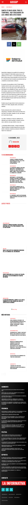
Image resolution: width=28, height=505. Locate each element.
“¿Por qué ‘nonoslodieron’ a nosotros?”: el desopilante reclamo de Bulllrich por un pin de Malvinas (12, 449)
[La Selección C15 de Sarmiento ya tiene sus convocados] (5, 355)
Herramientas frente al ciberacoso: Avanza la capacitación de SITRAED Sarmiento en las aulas (12, 400)
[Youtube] (18, 146)
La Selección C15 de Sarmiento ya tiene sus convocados (17, 356)
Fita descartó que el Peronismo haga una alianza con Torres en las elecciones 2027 (13, 443)
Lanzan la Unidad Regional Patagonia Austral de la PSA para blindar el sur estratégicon (17, 161)
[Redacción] (11, 141)
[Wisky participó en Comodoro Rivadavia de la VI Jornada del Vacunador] (14, 239)
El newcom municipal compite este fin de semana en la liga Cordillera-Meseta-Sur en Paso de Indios (14, 301)
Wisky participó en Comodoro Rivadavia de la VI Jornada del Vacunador (13, 250)
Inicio (2, 7)
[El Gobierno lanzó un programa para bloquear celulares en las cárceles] (5, 196)
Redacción (16, 142)
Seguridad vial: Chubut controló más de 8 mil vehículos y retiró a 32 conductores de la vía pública (18, 334)
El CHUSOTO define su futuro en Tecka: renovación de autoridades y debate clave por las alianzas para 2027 (13, 439)
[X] (14, 44)
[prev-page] (2, 374)
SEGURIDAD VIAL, (14, 330)
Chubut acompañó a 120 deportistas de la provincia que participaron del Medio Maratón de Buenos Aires (13, 468)
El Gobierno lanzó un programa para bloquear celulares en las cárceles (18, 196)
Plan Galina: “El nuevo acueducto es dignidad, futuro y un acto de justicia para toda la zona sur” (13, 412)
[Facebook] (9, 44)
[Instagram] (12, 146)
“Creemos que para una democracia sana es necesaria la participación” (17, 367)
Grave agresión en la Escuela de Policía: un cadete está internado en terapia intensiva (14, 275)
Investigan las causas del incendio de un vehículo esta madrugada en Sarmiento (12, 393)
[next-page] (5, 374)
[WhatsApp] (19, 44)
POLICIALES (6, 272)
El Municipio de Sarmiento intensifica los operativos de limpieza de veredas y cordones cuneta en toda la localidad (13, 403)
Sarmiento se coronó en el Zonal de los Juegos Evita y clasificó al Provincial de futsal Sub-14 (13, 461)
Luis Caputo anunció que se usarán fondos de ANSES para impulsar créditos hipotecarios (17, 188)
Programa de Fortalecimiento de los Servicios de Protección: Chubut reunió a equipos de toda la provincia (13, 417)
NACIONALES (9, 7)
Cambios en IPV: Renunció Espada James (10, 414)
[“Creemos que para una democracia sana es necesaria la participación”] (5, 366)
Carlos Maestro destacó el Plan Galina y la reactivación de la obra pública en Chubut (11, 435)
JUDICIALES (12, 318)
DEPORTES (5, 298)
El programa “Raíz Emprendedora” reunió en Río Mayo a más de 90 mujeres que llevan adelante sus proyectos (13, 421)
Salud (4, 248)
